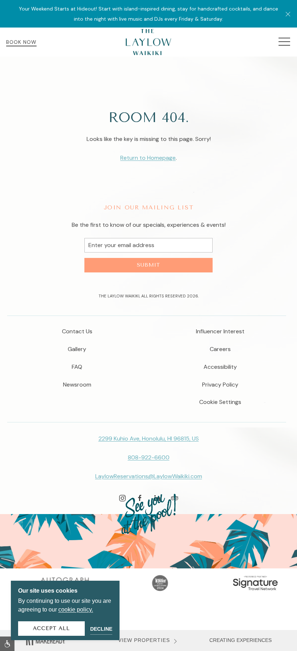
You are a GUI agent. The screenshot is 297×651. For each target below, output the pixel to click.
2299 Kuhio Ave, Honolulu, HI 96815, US (149, 438)
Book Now (21, 42)
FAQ (77, 367)
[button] (288, 14)
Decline (101, 629)
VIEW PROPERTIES (144, 640)
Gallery (77, 349)
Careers (220, 349)
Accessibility (220, 367)
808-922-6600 (149, 457)
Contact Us (77, 331)
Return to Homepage (148, 158)
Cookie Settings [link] (220, 402)
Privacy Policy (220, 384)
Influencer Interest (220, 331)
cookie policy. (75, 609)
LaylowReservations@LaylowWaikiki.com (148, 476)
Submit (148, 265)
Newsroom (77, 384)
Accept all (51, 628)
